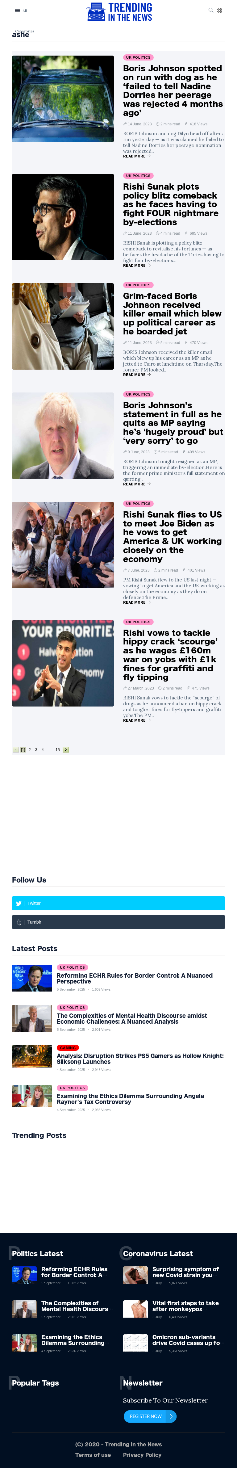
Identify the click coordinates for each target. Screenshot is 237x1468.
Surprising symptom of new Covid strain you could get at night (185, 1275)
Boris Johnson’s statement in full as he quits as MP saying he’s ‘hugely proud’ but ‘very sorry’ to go (173, 422)
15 (58, 750)
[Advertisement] (78, 814)
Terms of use (93, 1455)
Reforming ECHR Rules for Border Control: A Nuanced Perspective (74, 1275)
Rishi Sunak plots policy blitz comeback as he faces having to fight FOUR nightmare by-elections (171, 204)
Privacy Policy (142, 1455)
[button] (219, 11)
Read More (134, 156)
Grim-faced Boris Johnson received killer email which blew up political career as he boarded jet (172, 313)
